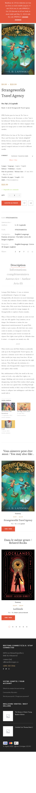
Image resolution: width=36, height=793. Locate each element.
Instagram (9, 669)
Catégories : (6, 234)
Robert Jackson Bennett (21, 612)
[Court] (8, 424)
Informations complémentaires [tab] (18, 272)
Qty (3, 195)
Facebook (3, 669)
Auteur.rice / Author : (6, 223)
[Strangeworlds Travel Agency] (18, 486)
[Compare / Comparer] (30, 203)
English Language (22, 234)
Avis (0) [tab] (18, 283)
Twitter (6, 669)
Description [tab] (18, 265)
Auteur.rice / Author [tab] (18, 278)
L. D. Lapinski (20, 225)
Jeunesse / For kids (15, 237)
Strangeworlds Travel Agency (18, 520)
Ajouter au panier (11, 203)
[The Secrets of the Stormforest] (8, 406)
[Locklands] (18, 575)
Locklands (18, 609)
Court (3, 429)
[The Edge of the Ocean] (23, 406)
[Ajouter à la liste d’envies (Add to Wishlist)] (24, 203)
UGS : (4, 230)
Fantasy (4, 237)
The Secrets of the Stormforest (7, 412)
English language (21, 244)
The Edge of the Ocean (23, 411)
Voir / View (8, 529)
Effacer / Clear (13, 160)
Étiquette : (5, 244)
